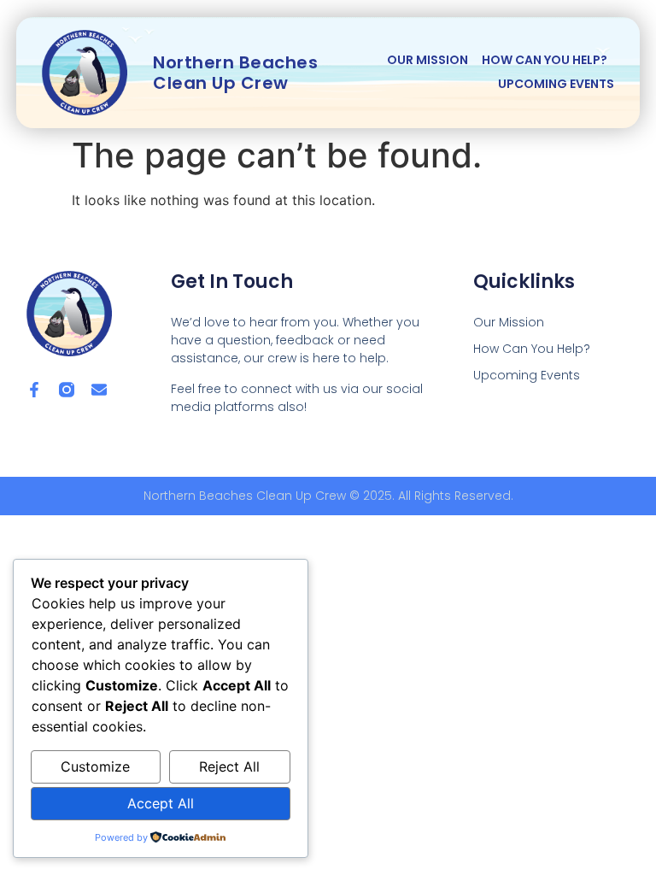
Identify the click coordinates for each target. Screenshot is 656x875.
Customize (95, 766)
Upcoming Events (556, 83)
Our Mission (427, 59)
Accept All (160, 803)
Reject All (229, 766)
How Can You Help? (544, 59)
